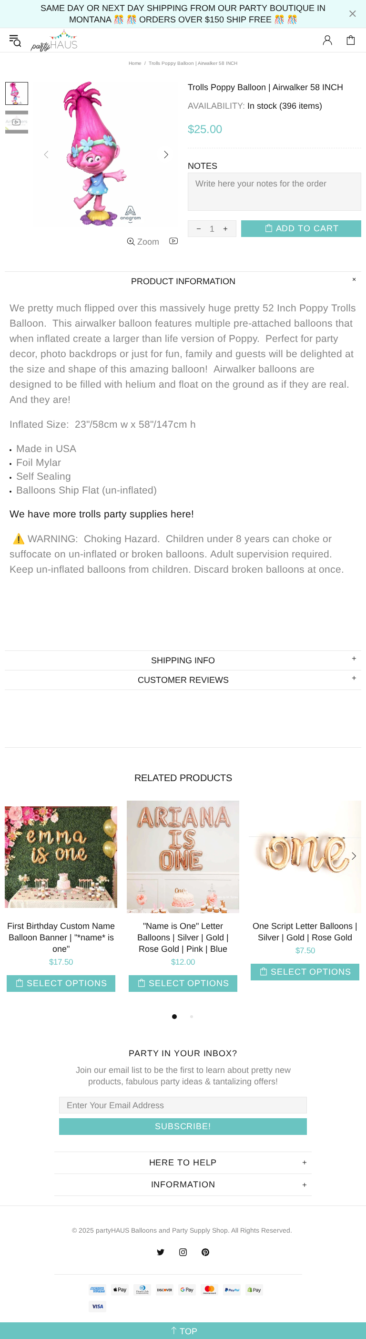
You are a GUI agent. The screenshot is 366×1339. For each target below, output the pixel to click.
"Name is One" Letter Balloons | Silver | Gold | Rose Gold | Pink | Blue (183, 937)
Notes (202, 166)
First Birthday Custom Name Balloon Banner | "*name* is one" (61, 937)
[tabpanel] (61, 906)
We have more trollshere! (102, 513)
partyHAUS (53, 40)
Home (135, 63)
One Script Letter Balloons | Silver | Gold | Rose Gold (305, 931)
